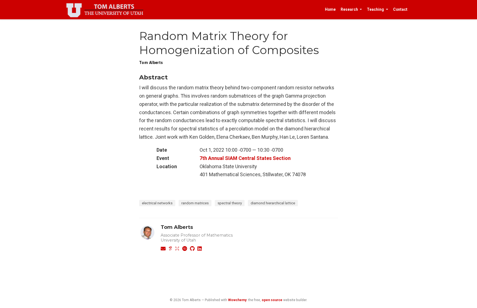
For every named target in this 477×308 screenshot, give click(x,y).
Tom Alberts (177, 227)
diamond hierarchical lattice (273, 203)
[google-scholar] (170, 248)
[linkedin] (199, 248)
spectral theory (230, 203)
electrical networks (157, 203)
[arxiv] (177, 248)
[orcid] (184, 248)
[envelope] (163, 248)
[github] (192, 248)
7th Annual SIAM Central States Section (245, 158)
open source (272, 300)
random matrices (195, 203)
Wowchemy (237, 300)
